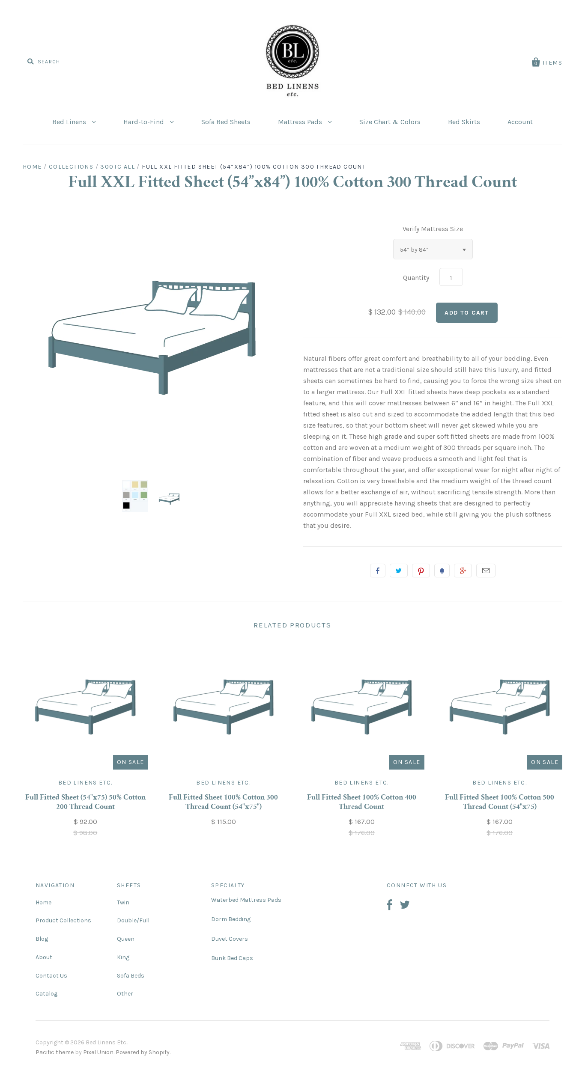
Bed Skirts (464, 122)
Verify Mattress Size (433, 229)
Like (377, 570)
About (44, 957)
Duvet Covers (229, 938)
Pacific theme (55, 1052)
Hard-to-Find (144, 122)
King (123, 957)
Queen (125, 938)
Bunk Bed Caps (232, 958)
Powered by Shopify (143, 1052)
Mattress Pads (301, 122)
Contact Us (51, 975)
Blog (42, 938)
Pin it (421, 570)
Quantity (416, 277)
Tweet (399, 570)
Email (485, 570)
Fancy (442, 570)
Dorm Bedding (231, 919)
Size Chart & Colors (390, 122)
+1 (463, 570)
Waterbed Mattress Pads (246, 900)
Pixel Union (98, 1052)
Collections (71, 166)
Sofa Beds (130, 975)
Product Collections (63, 920)
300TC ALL (117, 166)
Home (32, 166)
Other (125, 993)
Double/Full (133, 920)
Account (520, 122)
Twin (123, 902)
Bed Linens (70, 122)
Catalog (46, 993)
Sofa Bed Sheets (226, 122)
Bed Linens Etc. (85, 782)
